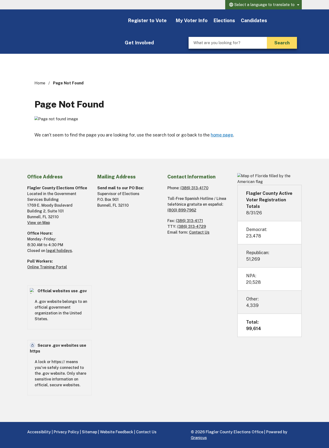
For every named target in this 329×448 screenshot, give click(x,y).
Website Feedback (116, 432)
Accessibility (39, 432)
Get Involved (139, 43)
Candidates (254, 20)
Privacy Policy (66, 432)
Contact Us (199, 232)
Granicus (199, 437)
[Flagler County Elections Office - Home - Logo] (74, 20)
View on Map (38, 222)
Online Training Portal (47, 267)
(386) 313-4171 (189, 220)
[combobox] (263, 4)
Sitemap (89, 432)
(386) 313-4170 (194, 188)
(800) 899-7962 (181, 210)
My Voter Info (192, 20)
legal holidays (59, 250)
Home (39, 83)
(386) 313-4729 (191, 226)
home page (222, 134)
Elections (224, 20)
